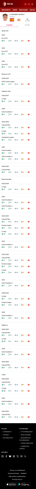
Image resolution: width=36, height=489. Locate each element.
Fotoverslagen (26, 431)
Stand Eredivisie (27, 443)
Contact (6, 435)
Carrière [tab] (9, 25)
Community (7, 431)
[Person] (32, 3)
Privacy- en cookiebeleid (17, 470)
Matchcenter (6, 10)
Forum (15, 10)
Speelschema (26, 435)
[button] (29, 4)
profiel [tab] (27, 25)
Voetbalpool (8, 438)
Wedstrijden (23, 10)
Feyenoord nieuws (13, 473)
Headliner (24, 473)
